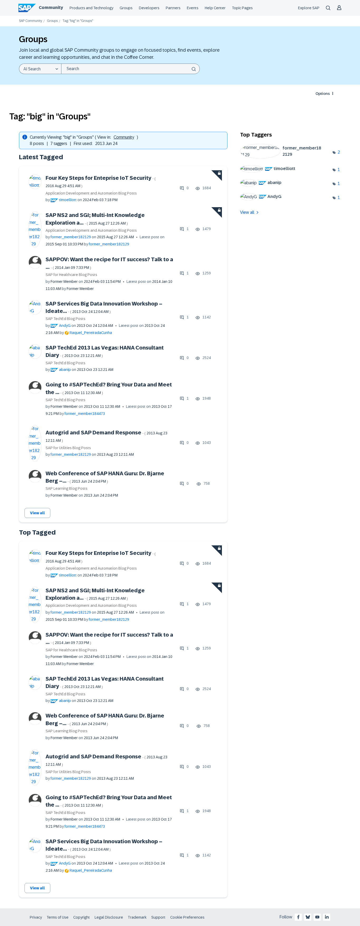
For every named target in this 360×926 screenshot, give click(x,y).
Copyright (81, 917)
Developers (149, 8)
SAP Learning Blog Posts (66, 488)
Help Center (215, 8)
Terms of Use (58, 917)
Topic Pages (242, 8)
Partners (173, 8)
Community (51, 7)
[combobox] (130, 69)
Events (192, 8)
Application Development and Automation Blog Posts (91, 193)
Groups (126, 8)
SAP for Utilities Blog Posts (68, 448)
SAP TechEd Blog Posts (65, 319)
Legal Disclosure (109, 917)
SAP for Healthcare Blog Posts (71, 275)
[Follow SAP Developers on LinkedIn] (327, 917)
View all (37, 513)
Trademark (137, 917)
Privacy (36, 917)
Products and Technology (91, 8)
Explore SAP (308, 8)
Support (158, 917)
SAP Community (30, 21)
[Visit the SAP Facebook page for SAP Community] (298, 917)
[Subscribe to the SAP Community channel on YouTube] (317, 917)
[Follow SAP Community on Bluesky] (308, 917)
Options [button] (322, 93)
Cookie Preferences (187, 917)
